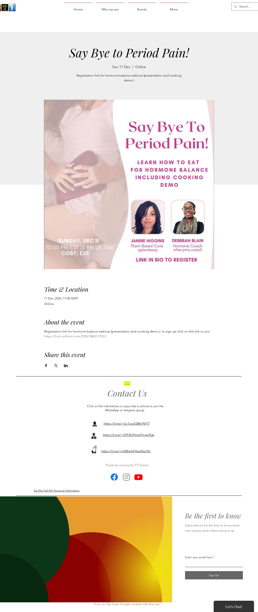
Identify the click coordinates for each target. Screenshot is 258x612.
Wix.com (154, 604)
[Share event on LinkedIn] (66, 365)
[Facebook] (114, 477)
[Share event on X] (56, 365)
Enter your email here (198, 557)
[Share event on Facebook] (46, 365)
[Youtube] (138, 477)
